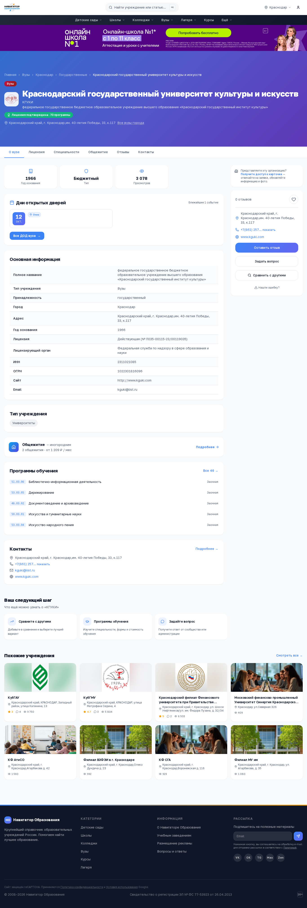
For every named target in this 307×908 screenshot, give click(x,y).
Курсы (209, 20)
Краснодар (44, 75)
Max (270, 857)
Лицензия (37, 152)
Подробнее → (207, 549)
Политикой (289, 847)
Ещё (225, 20)
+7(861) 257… (32, 564)
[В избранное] (293, 199)
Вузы (165, 20)
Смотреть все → (289, 655)
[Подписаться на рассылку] (298, 836)
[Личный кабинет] (298, 7)
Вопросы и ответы (172, 851)
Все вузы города (130, 123)
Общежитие (98, 152)
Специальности (66, 152)
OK (248, 857)
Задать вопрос (267, 261)
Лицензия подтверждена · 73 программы (41, 115)
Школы (115, 20)
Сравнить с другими (269, 275)
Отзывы (123, 152)
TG (259, 857)
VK (238, 857)
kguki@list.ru (25, 570)
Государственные (73, 75)
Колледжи (141, 20)
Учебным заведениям (174, 835)
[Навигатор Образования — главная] (12, 7)
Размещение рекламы (174, 843)
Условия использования (122, 887)
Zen (281, 857)
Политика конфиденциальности (81, 887)
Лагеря (186, 20)
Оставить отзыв (267, 247)
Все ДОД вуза (27, 236)
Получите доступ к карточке (261, 174)
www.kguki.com (26, 576)
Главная (10, 75)
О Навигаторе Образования (179, 827)
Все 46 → (210, 470)
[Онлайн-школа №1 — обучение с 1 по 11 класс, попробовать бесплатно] (153, 38)
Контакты (146, 152)
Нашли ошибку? (268, 287)
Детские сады (86, 20)
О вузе (14, 152)
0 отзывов (243, 199)
